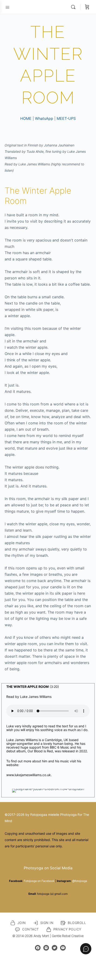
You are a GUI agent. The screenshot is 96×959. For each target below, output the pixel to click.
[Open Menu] (7, 7)
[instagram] (46, 948)
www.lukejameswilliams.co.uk (28, 775)
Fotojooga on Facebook (39, 881)
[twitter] (54, 948)
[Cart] (87, 7)
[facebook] (38, 948)
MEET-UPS (66, 118)
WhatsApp (44, 118)
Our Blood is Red (40, 751)
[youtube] (63, 948)
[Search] (74, 7)
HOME (25, 118)
